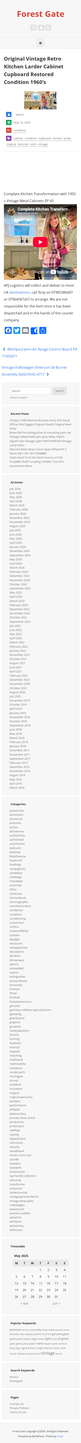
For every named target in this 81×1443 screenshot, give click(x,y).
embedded (17, 968)
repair (47, 1343)
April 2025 (16, 543)
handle (19, 1338)
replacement (18, 1139)
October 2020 (18, 688)
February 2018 (19, 742)
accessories (17, 810)
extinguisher (17, 976)
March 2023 (17, 601)
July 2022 (15, 626)
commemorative (20, 906)
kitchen (57, 138)
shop (12, 1348)
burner (59, 1329)
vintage (43, 144)
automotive (17, 844)
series (55, 1343)
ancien (25, 1329)
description (17, 952)
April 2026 (16, 501)
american (15, 823)
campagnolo (17, 869)
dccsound (16, 943)
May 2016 (16, 779)
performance (18, 1105)
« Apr (24, 1303)
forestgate (16, 1381)
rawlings (15, 1130)
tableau (21, 1353)
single (40, 1348)
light (47, 1339)
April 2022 (16, 638)
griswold (15, 1026)
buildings (15, 864)
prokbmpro (17, 1126)
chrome (14, 1334)
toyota (30, 1353)
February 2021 (19, 675)
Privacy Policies (19, 1408)
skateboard (17, 1151)
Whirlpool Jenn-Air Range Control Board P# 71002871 (39, 353)
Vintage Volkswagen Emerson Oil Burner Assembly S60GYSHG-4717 (34, 371)
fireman (15, 989)
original (11, 144)
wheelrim (15, 1217)
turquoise (16, 1188)
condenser (16, 910)
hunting (15, 1039)
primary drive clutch (22, 1118)
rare (40, 1343)
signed (25, 1348)
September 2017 (20, 759)
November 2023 (20, 580)
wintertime (17, 1226)
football (14, 997)
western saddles (20, 1213)
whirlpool (16, 1221)
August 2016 (17, 775)
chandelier (16, 881)
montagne (16, 1076)
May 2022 (16, 634)
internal (14, 1047)
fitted (13, 993)
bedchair (15, 852)
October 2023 (18, 584)
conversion (17, 923)
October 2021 (18, 659)
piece (26, 1343)
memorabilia (18, 1064)
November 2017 (20, 754)
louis (54, 1338)
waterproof (17, 1209)
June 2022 (16, 630)
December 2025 (19, 518)
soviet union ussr (21, 1155)
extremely (16, 985)
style (63, 1348)
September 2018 (20, 725)
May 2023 (16, 592)
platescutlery (18, 1114)
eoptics (14, 972)
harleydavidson (19, 1031)
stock (57, 1348)
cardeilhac (16, 873)
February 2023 (19, 605)
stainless (15, 1163)
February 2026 (19, 509)
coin (21, 1334)
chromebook (18, 898)
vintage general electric (24, 1196)
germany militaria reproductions (30, 1010)
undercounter (18, 1192)
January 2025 (18, 547)
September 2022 (20, 622)
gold (12, 1339)
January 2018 (18, 746)
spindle (14, 1159)
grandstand (17, 1018)
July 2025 (15, 530)
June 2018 (16, 729)
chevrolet (16, 885)
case (66, 1330)
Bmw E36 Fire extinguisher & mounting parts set (40, 432)
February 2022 (19, 646)
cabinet (18, 138)
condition (20, 130)
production (17, 1122)
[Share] (34, 330)
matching (16, 1055)
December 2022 (19, 609)
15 (40, 1283)
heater (27, 1338)
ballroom (15, 848)
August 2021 (17, 663)
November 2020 (20, 684)
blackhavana (18, 856)
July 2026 (15, 489)
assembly (35, 1330)
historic (14, 1035)
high (34, 1339)
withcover (16, 1230)
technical (15, 1180)
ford (44, 1334)
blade (52, 1329)
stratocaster (17, 1172)
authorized (17, 839)
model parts (17, 1072)
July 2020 (15, 696)
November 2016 (20, 771)
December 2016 (19, 767)
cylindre (15, 935)
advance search (18, 397)
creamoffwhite (19, 931)
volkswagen (17, 1205)
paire (12, 1343)
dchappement (19, 947)
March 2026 (17, 505)
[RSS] (48, 27)
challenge (16, 877)
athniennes (17, 831)
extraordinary (18, 981)
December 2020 (19, 680)
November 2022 (20, 613)
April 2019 (16, 709)
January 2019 (18, 713)
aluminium (16, 815)
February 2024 (19, 572)
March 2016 (17, 788)
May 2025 (16, 539)
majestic (15, 1051)
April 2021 (16, 671)
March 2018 (17, 738)
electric (14, 964)
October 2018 (18, 721)
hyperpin (15, 1043)
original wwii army (21, 1097)
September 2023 (20, 588)
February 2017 (19, 763)
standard (15, 1168)
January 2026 (18, 514)
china (13, 889)
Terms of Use (18, 1412)
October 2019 (18, 704)
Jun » (56, 1303)
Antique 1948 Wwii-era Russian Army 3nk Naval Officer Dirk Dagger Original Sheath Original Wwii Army (40, 424)
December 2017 (19, 750)
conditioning (18, 918)
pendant (15, 1101)
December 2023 (19, 576)
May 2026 (16, 497)
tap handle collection (23, 1176)
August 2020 (17, 692)
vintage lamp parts (21, 1201)
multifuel (15, 1084)
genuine (15, 1006)
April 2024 (16, 563)
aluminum (16, 819)
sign (18, 1348)
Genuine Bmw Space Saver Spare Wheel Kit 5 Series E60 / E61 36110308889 (38, 451)
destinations (20, 292)
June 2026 (16, 493)
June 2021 (16, 667)
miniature (16, 1068)
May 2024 (16, 559)
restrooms (16, 1143)
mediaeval (16, 1060)
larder (67, 138)
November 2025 (20, 522)
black (45, 1329)
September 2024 (20, 555)
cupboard (44, 138)
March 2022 (17, 642)
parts (19, 1343)
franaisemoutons (21, 1002)
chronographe (19, 902)
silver (33, 1348)
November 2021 (20, 655)
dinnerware (17, 960)
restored (23, 144)
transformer (17, 1184)
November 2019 (20, 700)
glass (66, 1334)
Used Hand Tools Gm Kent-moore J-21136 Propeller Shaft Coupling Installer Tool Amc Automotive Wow (37, 461)
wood (59, 1353)
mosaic (14, 1080)
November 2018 (20, 717)
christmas (16, 894)
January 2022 (18, 651)
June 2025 (16, 534)
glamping (15, 1014)
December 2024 (19, 551)
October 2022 (18, 617)
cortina (14, 927)
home (40, 1338)
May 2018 (16, 734)
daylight (15, 939)
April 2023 (16, 596)
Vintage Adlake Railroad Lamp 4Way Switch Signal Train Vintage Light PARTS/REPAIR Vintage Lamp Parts (40, 441)
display (29, 1334)
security (15, 1147)
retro (33, 144)
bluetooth (16, 860)
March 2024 (17, 567)
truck (37, 1353)
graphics (15, 1022)
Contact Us (17, 1404)
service (63, 1343)
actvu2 (14, 1377)
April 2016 (16, 783)
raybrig (14, 1134)
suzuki (13, 1353)
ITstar (60, 1436)
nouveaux (16, 1089)
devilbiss (15, 956)
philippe (15, 1109)
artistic (14, 827)
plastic (32, 1343)
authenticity (17, 835)
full (49, 1334)
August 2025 (17, 526)
